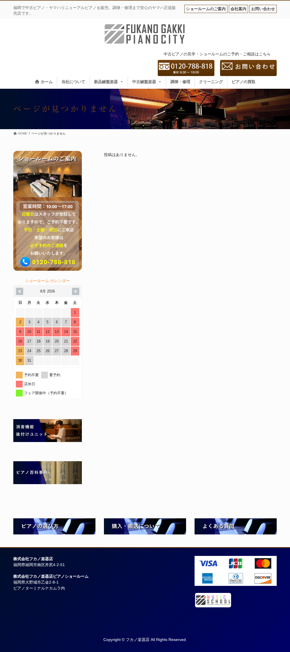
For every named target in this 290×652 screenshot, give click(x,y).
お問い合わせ (263, 9)
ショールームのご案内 (206, 9)
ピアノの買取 (243, 81)
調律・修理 (180, 81)
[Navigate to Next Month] (75, 291)
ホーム (46, 81)
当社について (73, 81)
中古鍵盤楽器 (144, 81)
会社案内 (238, 9)
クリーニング (211, 81)
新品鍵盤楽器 (106, 81)
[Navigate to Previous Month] (19, 291)
